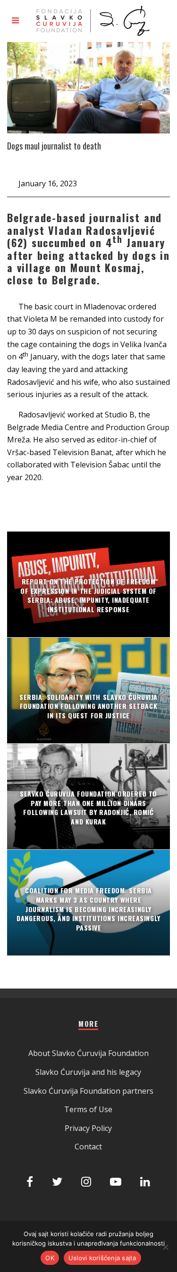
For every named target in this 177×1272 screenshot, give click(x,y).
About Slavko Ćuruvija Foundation (88, 1053)
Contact (88, 1146)
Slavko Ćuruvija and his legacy (88, 1072)
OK (49, 1258)
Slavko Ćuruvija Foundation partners (88, 1091)
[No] (165, 1247)
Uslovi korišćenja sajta (102, 1258)
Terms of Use (88, 1109)
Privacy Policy (88, 1128)
